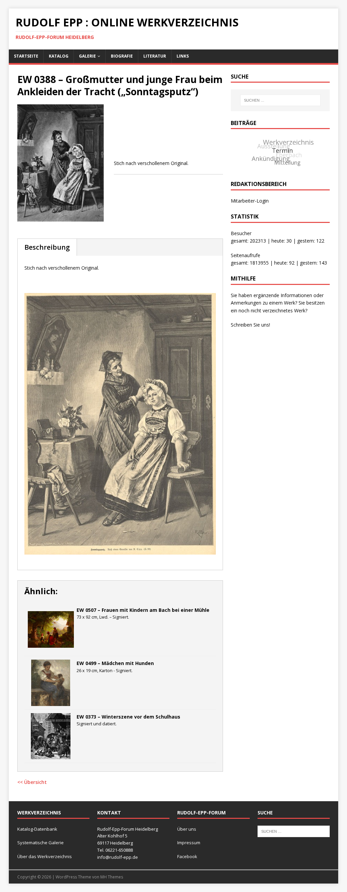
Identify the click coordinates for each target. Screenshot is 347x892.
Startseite (26, 56)
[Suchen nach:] (280, 100)
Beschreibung (47, 247)
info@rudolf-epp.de (117, 857)
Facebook (187, 856)
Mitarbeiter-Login (250, 201)
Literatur (154, 56)
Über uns (186, 829)
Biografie (122, 56)
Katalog (58, 56)
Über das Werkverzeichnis (44, 856)
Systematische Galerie (40, 842)
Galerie (87, 56)
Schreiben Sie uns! (250, 324)
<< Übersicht (32, 782)
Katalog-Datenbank (37, 829)
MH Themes (111, 877)
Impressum (188, 842)
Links (183, 56)
